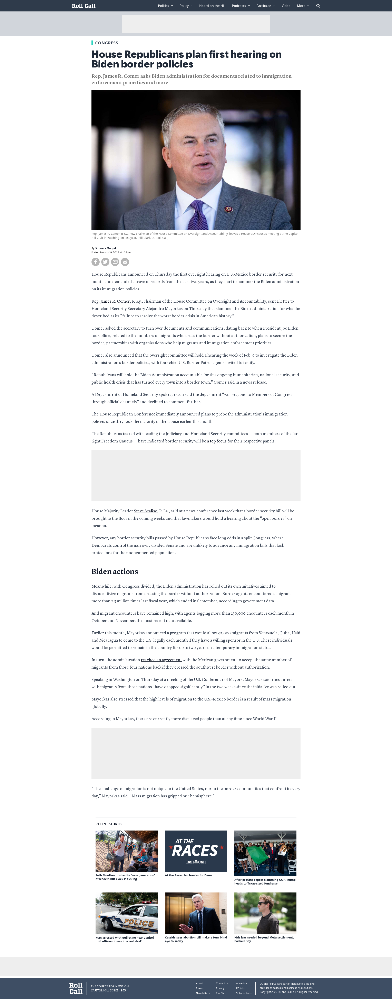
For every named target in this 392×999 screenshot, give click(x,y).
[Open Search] (318, 6)
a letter (283, 302)
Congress (106, 43)
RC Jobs (240, 988)
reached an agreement (161, 660)
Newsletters (203, 993)
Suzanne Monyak (106, 248)
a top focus (217, 441)
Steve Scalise (145, 511)
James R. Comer (115, 302)
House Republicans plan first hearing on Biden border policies (186, 59)
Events (200, 988)
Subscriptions (244, 993)
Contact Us (222, 983)
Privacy (220, 988)
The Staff (221, 993)
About (199, 983)
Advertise (241, 983)
